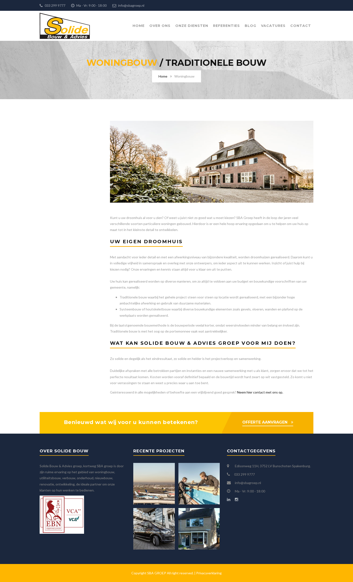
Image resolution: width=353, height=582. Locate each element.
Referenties (226, 26)
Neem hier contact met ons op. (260, 392)
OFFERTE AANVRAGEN (264, 422)
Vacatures (273, 26)
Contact (300, 26)
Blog (250, 26)
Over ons (159, 26)
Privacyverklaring (209, 573)
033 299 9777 (54, 5)
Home (139, 26)
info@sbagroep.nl (130, 5)
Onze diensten (191, 26)
